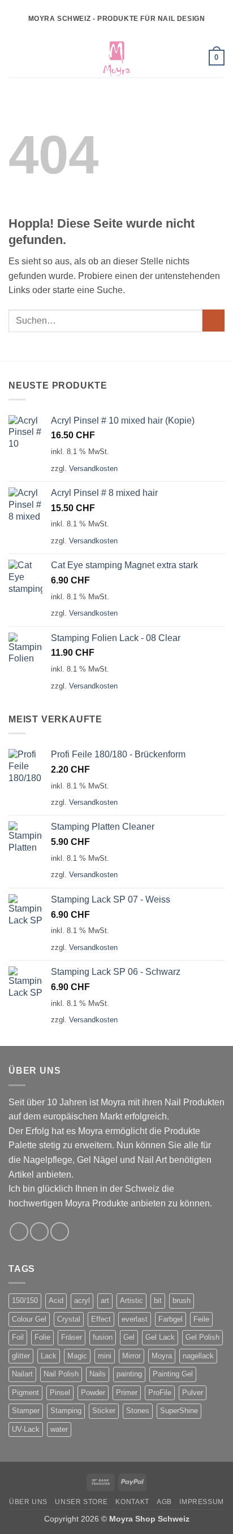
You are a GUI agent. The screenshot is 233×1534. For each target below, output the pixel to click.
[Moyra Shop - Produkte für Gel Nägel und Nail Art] (116, 57)
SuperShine (179, 1410)
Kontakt (132, 1502)
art (105, 1300)
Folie (42, 1337)
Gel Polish (202, 1337)
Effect (101, 1319)
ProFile (159, 1392)
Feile (201, 1319)
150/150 (25, 1300)
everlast (135, 1319)
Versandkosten (93, 468)
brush (181, 1300)
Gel (129, 1337)
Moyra (162, 1356)
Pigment (25, 1392)
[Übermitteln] (213, 321)
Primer (126, 1392)
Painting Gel (173, 1374)
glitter (21, 1356)
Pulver (192, 1392)
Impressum (201, 1502)
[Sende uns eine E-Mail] (59, 1231)
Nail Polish (61, 1374)
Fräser (71, 1337)
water (59, 1429)
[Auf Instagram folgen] (39, 1231)
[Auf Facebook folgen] (19, 1231)
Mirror (131, 1356)
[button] (15, 57)
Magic (77, 1356)
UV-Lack (26, 1429)
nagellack (198, 1356)
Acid (56, 1300)
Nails (97, 1374)
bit (158, 1300)
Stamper (26, 1410)
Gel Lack (160, 1337)
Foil (18, 1337)
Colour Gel (29, 1319)
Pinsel (60, 1392)
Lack (49, 1356)
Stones (137, 1410)
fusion (103, 1337)
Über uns (28, 1502)
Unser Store (81, 1502)
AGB (164, 1502)
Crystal (68, 1319)
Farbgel (170, 1319)
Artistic (131, 1300)
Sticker (103, 1410)
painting (129, 1374)
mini (104, 1356)
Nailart (22, 1374)
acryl (82, 1300)
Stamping (65, 1410)
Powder (93, 1392)
